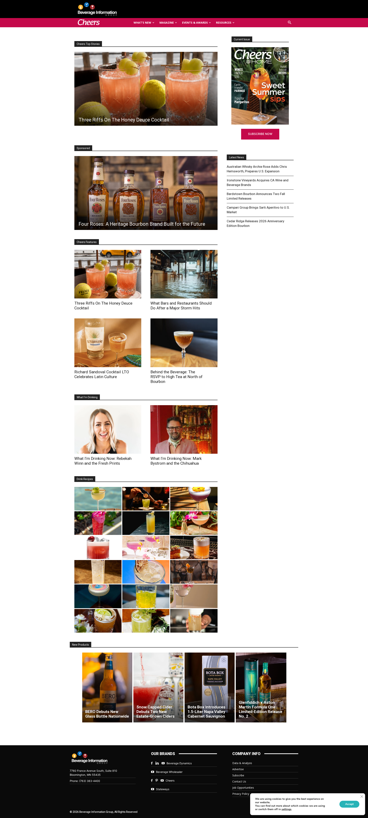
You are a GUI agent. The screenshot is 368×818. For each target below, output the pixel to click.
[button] (289, 22)
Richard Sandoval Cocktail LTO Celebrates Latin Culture (101, 374)
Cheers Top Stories (88, 43)
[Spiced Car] (193, 621)
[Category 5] (98, 523)
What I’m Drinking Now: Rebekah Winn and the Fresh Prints (102, 461)
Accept (349, 804)
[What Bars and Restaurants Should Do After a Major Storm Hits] (183, 274)
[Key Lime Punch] (145, 572)
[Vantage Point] (145, 523)
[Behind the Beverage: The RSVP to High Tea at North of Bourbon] (183, 342)
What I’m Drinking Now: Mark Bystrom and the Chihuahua (176, 461)
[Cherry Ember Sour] (98, 547)
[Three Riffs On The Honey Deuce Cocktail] (107, 274)
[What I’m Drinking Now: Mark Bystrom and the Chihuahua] (183, 429)
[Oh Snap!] (145, 621)
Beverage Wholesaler (169, 771)
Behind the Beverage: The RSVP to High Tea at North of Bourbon (176, 377)
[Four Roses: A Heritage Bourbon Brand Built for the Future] (146, 193)
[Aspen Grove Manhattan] (193, 572)
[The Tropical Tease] (193, 523)
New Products (80, 644)
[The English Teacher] (145, 547)
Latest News (236, 157)
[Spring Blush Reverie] (193, 596)
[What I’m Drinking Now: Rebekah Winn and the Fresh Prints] (145, 89)
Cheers (170, 780)
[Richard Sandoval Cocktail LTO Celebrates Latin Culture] (107, 342)
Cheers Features (87, 242)
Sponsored (83, 148)
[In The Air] (98, 572)
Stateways (162, 789)
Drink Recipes (85, 479)
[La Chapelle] (145, 499)
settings (286, 809)
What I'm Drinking (87, 397)
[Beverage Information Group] (110, 9)
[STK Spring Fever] (98, 621)
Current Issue (242, 39)
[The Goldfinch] (145, 596)
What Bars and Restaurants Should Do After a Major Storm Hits (181, 305)
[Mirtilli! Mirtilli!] (193, 499)
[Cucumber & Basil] (98, 499)
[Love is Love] (98, 596)
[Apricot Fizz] (193, 547)
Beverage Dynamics (179, 763)
